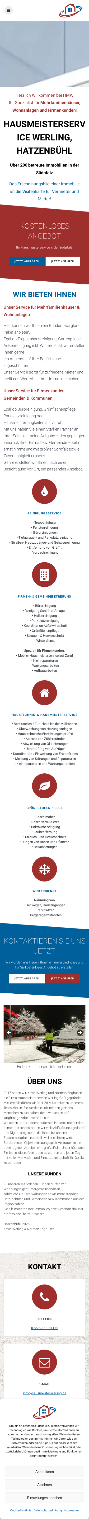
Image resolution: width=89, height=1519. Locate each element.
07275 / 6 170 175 (44, 1328)
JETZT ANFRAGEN (26, 261)
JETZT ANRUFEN (62, 261)
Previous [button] (9, 1032)
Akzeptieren (44, 1472)
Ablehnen (44, 1485)
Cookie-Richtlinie (20, 1510)
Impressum (71, 1510)
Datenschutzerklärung (48, 1510)
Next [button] (79, 1032)
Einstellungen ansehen (44, 1498)
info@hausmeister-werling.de (44, 1393)
